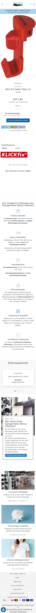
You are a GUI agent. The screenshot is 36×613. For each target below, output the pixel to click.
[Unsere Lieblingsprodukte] (18, 548)
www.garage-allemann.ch (18, 501)
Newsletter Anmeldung (18, 597)
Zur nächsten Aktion (18, 534)
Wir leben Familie (17, 573)
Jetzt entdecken (18, 569)
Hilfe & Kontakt (17, 585)
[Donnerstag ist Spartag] (18, 514)
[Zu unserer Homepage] (18, 480)
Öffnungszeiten (18, 593)
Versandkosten (23, 102)
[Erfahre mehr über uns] (18, 429)
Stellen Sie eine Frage (18, 165)
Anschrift (17, 589)
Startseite (17, 83)
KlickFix (17, 86)
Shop (17, 577)
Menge (18, 106)
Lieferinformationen (18, 130)
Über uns (17, 581)
